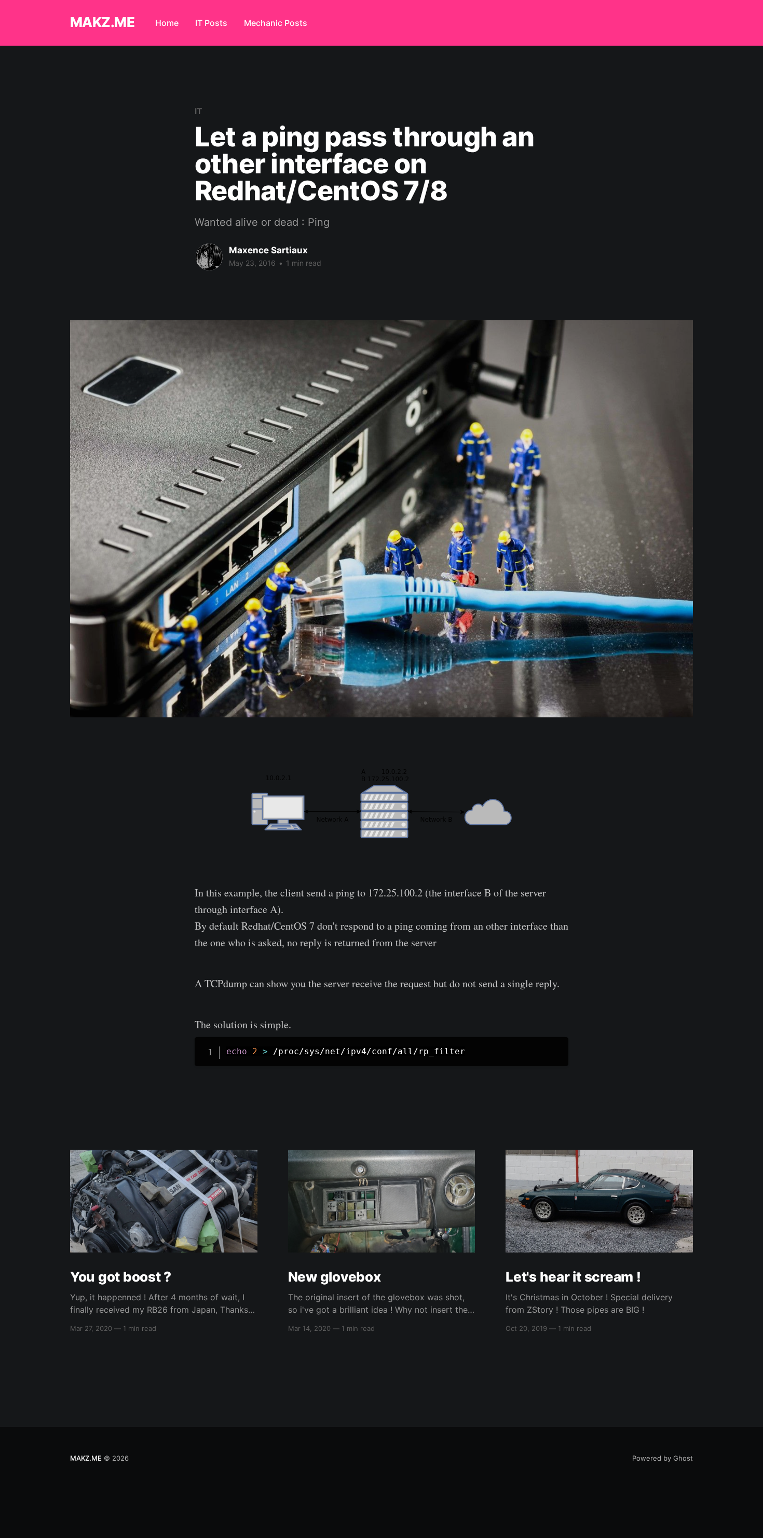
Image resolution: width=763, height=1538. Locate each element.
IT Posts (211, 23)
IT (198, 111)
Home (167, 23)
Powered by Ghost (662, 1458)
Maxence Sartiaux (268, 250)
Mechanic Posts (275, 23)
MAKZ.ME (102, 22)
